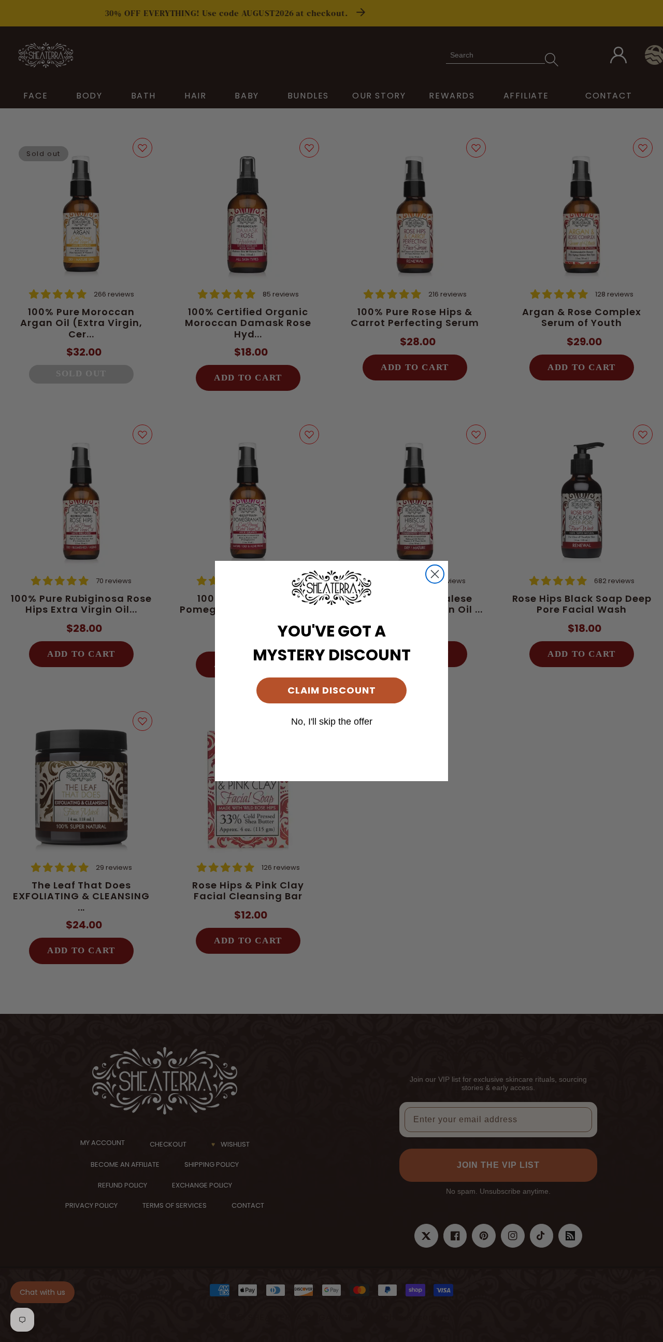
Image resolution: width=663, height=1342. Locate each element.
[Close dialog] (435, 574)
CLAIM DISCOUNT (331, 690)
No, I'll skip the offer (331, 721)
